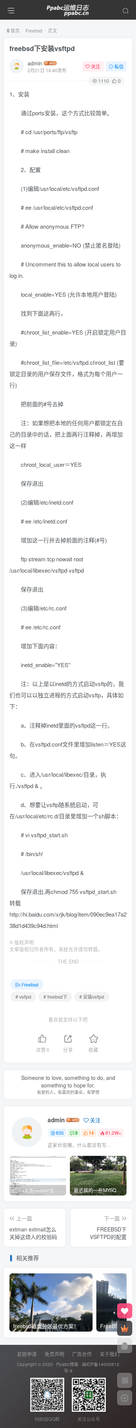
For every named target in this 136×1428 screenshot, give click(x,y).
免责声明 (54, 1353)
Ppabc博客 (67, 1364)
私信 (119, 66)
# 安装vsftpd (91, 996)
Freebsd (33, 30)
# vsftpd (23, 996)
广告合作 (82, 1353)
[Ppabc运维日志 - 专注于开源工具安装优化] (68, 9)
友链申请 (27, 1353)
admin (35, 63)
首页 (14, 30)
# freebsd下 (55, 996)
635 (60, 1132)
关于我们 (109, 1353)
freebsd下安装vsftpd (42, 48)
